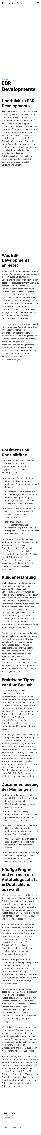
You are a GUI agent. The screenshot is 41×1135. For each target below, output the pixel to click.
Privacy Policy (10, 1115)
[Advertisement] (20, 40)
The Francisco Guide (12, 3)
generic (5, 79)
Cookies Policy (10, 1113)
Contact (7, 1118)
